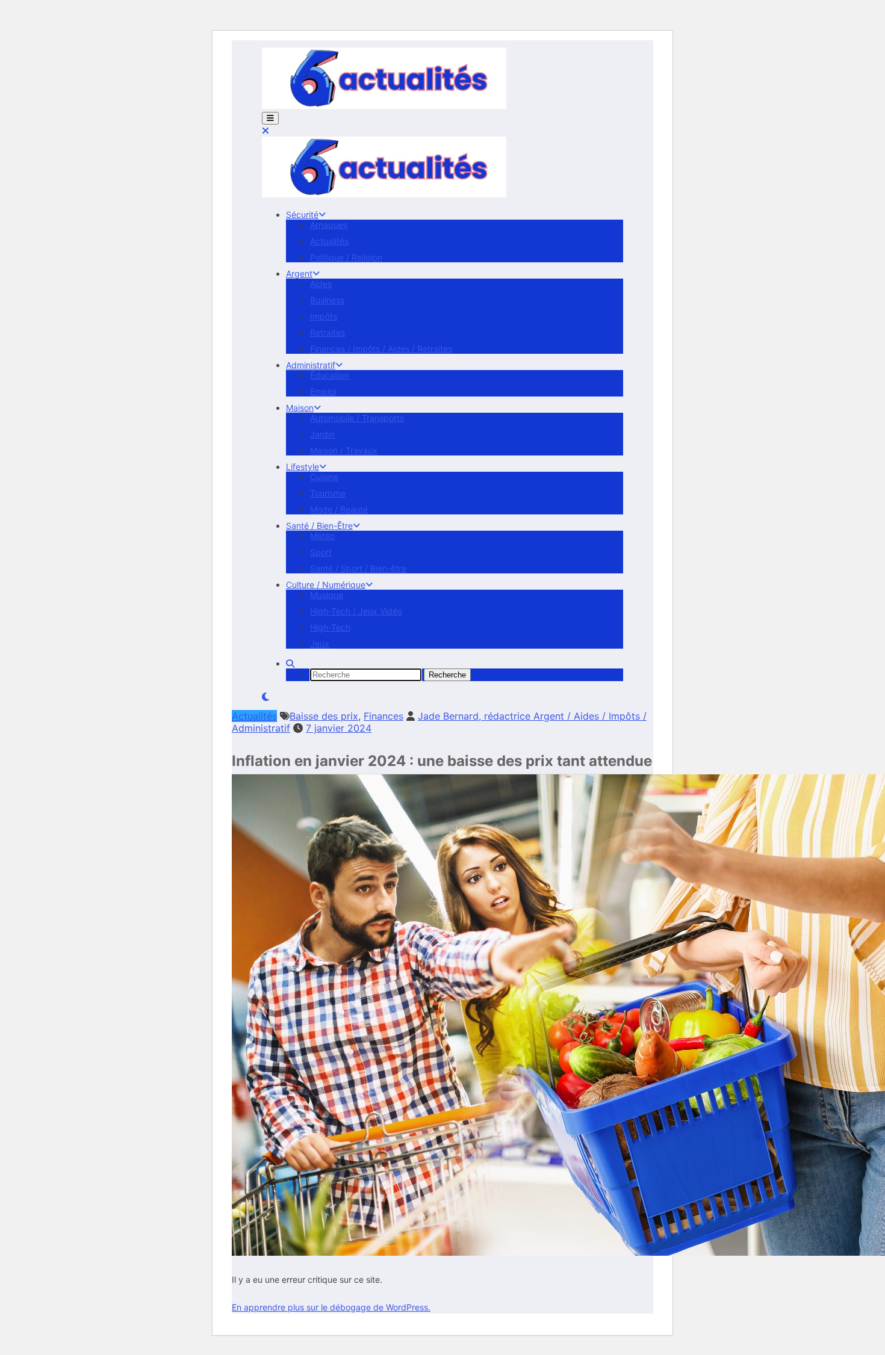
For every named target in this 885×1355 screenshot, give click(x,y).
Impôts (323, 316)
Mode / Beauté (339, 509)
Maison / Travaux (343, 450)
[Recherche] (290, 663)
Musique (326, 595)
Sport (321, 552)
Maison (300, 408)
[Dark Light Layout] (265, 697)
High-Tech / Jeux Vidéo (356, 611)
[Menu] (270, 118)
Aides (321, 284)
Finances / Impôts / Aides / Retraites (381, 349)
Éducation (329, 375)
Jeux (319, 643)
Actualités (329, 241)
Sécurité (302, 214)
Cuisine (324, 477)
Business (327, 300)
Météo (322, 536)
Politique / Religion (346, 257)
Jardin (322, 434)
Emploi (323, 391)
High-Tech (330, 627)
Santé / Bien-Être (319, 525)
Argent (299, 273)
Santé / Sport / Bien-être (358, 568)
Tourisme (328, 493)
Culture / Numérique (325, 584)
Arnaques (328, 225)
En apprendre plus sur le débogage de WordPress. (331, 1307)
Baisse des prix (324, 716)
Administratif (310, 365)
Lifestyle (302, 466)
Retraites (327, 332)
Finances (383, 716)
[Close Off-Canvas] (265, 131)
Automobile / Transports (357, 418)
